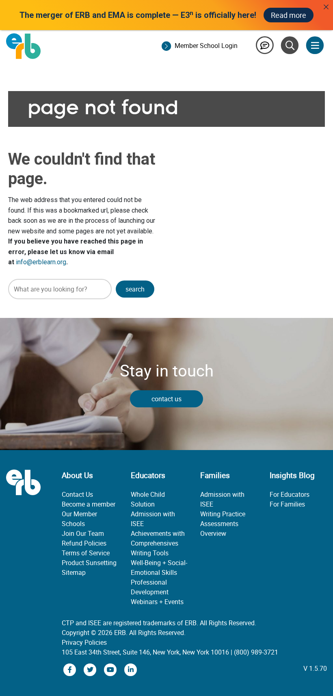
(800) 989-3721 (256, 652)
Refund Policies (84, 543)
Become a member (88, 504)
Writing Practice (222, 513)
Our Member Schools (79, 518)
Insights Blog (292, 475)
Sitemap (74, 572)
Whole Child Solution (148, 499)
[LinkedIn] (131, 669)
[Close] (326, 7)
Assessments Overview (219, 528)
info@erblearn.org (41, 262)
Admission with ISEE (153, 518)
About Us (77, 475)
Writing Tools (150, 552)
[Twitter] (91, 669)
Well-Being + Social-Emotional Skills (159, 567)
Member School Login (206, 45)
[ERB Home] (23, 45)
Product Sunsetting (89, 562)
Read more (288, 15)
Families (215, 475)
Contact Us (77, 494)
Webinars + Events (157, 601)
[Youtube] (111, 669)
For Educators (289, 494)
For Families (287, 504)
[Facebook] (71, 669)
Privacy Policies (84, 642)
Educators (148, 475)
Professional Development (150, 587)
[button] (135, 289)
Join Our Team (83, 533)
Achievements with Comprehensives (158, 538)
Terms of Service (86, 552)
